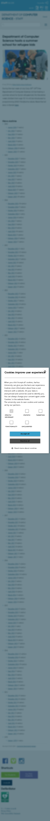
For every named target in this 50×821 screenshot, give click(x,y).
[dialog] (25, 410)
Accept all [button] (25, 434)
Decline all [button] (25, 441)
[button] (25, 448)
